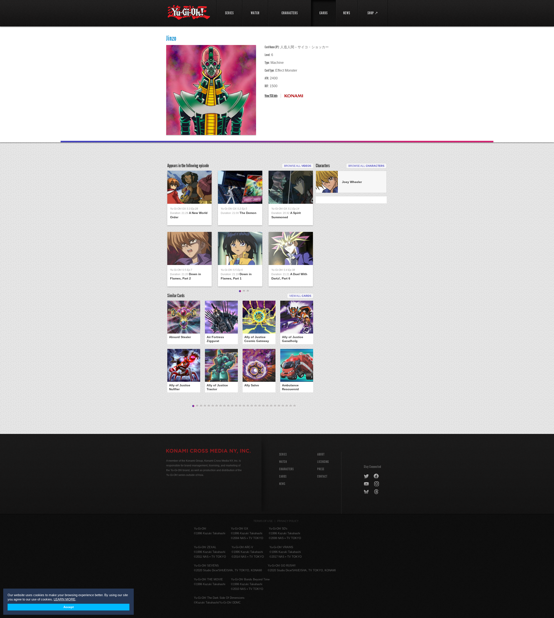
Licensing (323, 462)
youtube (366, 484)
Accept (68, 607)
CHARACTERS (286, 469)
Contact (322, 476)
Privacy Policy (288, 521)
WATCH (283, 462)
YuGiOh (189, 12)
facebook (376, 476)
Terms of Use (263, 521)
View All (300, 295)
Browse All (297, 165)
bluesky (366, 491)
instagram (377, 484)
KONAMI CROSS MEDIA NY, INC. (208, 451)
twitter (366, 476)
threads (377, 491)
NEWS (282, 484)
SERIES (283, 454)
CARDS (283, 476)
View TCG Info (271, 96)
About (321, 454)
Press (320, 469)
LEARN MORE (64, 599)
